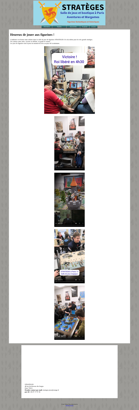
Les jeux (93, 26)
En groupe (84, 26)
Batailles (59, 26)
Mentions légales (69, 405)
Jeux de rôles (73, 26)
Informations (46, 26)
